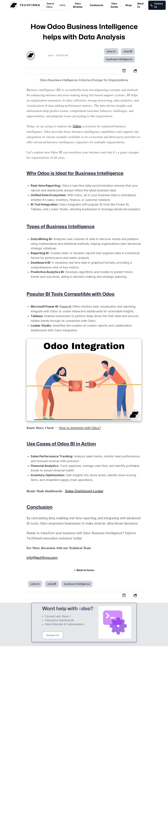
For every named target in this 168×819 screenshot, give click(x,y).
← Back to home (84, 570)
